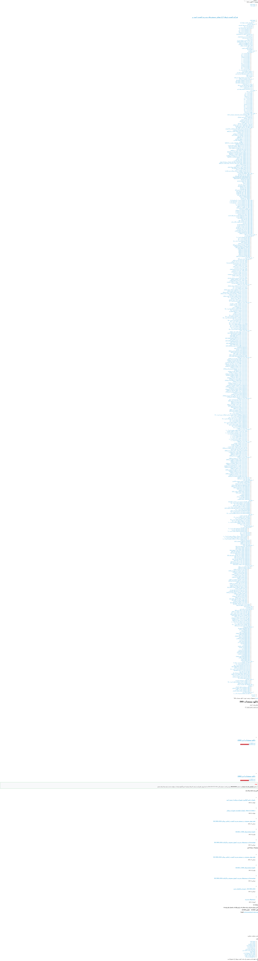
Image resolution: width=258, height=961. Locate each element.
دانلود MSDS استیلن (245, 630)
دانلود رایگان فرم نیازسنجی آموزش (245, 225)
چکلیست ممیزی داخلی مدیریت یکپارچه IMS (240, 614)
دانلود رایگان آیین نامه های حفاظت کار (244, 127)
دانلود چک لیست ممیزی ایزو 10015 (242, 625)
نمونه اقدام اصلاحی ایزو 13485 (240, 593)
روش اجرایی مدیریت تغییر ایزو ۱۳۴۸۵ (238, 367)
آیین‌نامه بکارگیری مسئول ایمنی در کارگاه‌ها (240, 150)
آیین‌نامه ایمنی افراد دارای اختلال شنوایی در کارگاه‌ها (238, 131)
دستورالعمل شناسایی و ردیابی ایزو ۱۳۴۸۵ (238, 388)
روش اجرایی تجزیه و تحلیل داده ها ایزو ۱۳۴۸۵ (237, 377)
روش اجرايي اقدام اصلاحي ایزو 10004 (238, 453)
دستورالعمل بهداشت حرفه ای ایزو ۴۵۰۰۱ (238, 329)
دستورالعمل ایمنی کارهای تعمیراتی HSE (241, 559)
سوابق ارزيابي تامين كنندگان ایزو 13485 (238, 586)
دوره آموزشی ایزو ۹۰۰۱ (244, 29)
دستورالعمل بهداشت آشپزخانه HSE (242, 558)
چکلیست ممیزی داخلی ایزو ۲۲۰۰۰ (242, 623)
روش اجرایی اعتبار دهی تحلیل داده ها (239, 449)
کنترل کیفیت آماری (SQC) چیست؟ (245, 40)
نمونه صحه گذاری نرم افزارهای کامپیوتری (238, 591)
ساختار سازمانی (249, 679)
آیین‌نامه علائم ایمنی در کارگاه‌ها (243, 165)
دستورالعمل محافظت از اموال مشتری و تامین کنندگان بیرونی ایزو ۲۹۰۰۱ (231, 414)
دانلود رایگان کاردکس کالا (247, 219)
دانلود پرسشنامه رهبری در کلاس (242, 689)
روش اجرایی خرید (243, 276)
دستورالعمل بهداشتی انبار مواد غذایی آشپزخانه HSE (238, 555)
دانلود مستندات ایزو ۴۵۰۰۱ (244, 239)
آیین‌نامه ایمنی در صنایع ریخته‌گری (242, 139)
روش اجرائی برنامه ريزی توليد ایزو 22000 (238, 458)
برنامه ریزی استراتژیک (248, 84)
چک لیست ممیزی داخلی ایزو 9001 (242, 610)
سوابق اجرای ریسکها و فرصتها (243, 605)
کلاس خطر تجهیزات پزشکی (246, 45)
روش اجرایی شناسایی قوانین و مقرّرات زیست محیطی (235, 296)
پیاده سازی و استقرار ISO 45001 (243, 82)
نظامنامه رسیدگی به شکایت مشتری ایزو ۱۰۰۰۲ (239, 506)
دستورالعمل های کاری (248, 480)
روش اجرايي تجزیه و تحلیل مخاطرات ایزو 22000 (236, 463)
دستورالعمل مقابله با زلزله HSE (243, 547)
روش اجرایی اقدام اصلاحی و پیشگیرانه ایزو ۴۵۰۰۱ (236, 308)
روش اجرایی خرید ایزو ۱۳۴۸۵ (240, 370)
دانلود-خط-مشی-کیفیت (245, 515)
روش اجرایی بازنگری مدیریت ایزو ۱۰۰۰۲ (238, 439)
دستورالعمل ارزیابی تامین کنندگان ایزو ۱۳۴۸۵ (237, 397)
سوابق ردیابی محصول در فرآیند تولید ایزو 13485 (236, 592)
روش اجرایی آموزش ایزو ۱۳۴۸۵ (240, 381)
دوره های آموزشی (251, 24)
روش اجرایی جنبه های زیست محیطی (239, 298)
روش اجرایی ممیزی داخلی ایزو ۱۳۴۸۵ (238, 376)
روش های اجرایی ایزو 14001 (243, 284)
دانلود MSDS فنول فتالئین (244, 634)
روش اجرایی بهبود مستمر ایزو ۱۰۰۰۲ (239, 440)
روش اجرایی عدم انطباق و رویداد (240, 307)
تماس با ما (253, 5)
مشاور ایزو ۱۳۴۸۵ (248, 96)
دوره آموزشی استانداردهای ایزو (246, 27)
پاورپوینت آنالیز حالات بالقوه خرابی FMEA (240, 674)
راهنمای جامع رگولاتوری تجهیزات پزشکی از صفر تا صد (241, 800)
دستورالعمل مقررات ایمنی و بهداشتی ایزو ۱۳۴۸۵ (236, 386)
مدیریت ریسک (249, 35)
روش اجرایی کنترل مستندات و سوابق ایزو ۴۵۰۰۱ (236, 316)
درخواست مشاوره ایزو (247, 71)
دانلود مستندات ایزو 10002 (244, 251)
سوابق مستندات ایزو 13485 (244, 568)
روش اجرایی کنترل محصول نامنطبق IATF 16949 (236, 340)
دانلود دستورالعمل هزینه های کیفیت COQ (238, 356)
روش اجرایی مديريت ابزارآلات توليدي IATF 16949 (236, 338)
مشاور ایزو (252, 90)
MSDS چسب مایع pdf (245, 187)
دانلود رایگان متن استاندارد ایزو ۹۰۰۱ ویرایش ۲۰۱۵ (241, 200)
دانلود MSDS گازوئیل (245, 658)
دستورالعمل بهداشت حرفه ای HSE (242, 556)
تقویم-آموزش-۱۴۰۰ (248, 26)
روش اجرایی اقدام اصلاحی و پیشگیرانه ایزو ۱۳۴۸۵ (236, 380)
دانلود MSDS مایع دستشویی (244, 653)
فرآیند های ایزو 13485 (245, 540)
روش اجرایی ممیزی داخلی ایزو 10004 (239, 454)
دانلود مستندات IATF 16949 (244, 248)
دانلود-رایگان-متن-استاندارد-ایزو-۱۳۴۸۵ (244, 210)
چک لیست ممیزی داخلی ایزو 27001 (242, 616)
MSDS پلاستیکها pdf (245, 179)
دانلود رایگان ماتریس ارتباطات (246, 233)
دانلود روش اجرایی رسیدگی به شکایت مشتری (237, 282)
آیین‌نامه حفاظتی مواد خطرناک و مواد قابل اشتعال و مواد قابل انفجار (235, 162)
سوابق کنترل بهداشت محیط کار (240, 601)
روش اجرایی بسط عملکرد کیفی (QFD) (238, 331)
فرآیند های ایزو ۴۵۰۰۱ (245, 533)
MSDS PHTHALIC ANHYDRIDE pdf (241, 177)
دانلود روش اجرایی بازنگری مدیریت (239, 283)
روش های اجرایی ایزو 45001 (243, 302)
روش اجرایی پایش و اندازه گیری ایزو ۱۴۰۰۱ (237, 297)
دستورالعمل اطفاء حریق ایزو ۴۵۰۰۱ (239, 328)
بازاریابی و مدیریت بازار (247, 38)
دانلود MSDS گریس (245, 655)
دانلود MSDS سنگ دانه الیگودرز (243, 638)
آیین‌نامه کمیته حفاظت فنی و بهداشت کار (241, 168)
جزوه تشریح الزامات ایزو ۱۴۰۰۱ (243, 664)
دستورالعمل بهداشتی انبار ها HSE (242, 554)
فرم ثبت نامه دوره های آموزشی (245, 25)
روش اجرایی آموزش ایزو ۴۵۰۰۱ (240, 319)
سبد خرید (253, 694)
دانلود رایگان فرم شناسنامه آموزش (245, 224)
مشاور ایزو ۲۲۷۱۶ (248, 112)
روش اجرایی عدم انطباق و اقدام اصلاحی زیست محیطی (235, 292)
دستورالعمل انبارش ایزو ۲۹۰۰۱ (240, 427)
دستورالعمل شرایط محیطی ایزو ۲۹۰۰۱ (238, 420)
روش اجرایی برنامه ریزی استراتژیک (239, 271)
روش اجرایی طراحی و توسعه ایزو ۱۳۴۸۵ (238, 372)
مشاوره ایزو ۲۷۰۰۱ (245, 67)
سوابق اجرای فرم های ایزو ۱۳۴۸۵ (239, 596)
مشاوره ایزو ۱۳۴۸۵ (245, 57)
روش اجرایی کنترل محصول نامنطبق (239, 279)
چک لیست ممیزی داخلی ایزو (246, 609)
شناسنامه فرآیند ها (248, 526)
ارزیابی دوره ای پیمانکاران (247, 122)
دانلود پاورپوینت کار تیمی (244, 671)
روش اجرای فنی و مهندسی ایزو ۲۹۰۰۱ (238, 413)
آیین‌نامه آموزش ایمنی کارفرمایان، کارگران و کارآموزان (237, 128)
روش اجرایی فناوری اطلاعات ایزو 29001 (238, 411)
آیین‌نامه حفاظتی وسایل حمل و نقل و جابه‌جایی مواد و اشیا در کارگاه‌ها (234, 163)
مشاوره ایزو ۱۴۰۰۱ (245, 54)
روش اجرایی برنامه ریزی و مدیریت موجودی (237, 274)
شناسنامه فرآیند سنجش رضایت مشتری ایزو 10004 (236, 450)
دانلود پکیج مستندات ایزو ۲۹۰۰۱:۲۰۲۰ (241, 241)
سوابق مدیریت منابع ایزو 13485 (240, 569)
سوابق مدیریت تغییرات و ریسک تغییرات (238, 584)
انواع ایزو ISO (250, 91)
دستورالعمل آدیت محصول (241, 349)
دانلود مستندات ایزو (251, 945)
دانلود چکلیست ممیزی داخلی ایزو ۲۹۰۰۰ (241, 624)
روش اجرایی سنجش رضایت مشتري (239, 444)
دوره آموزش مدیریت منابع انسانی (245, 36)
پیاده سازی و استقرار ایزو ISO (246, 78)
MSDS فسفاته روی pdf (244, 196)
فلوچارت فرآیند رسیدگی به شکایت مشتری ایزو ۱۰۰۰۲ (235, 536)
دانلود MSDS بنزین (246, 648)
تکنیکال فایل (252, 951)
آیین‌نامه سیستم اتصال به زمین (243, 164)
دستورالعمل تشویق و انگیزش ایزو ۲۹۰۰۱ (238, 425)
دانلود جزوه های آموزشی (247, 661)
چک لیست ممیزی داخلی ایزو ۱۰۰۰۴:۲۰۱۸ (240, 621)
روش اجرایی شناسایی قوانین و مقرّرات (238, 303)
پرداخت (253, 696)
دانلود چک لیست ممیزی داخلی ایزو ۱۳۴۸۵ (240, 618)
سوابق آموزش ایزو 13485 (241, 582)
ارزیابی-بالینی (250, 47)
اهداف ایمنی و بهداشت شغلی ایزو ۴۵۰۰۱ (238, 324)
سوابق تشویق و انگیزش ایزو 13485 (239, 577)
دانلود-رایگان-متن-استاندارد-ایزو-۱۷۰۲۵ (244, 211)
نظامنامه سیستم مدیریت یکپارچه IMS (241, 505)
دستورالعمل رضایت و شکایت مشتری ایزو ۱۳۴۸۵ (236, 391)
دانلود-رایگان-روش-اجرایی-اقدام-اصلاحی (244, 230)
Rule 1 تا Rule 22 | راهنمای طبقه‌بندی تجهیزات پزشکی (241, 810)
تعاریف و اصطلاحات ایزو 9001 (246, 43)
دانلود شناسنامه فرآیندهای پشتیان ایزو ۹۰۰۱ (237, 531)
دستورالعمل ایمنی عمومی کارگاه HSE (241, 564)
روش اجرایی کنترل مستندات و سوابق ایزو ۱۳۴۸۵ (236, 374)
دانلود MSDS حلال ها (245, 643)
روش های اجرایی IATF (245, 330)
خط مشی (250, 514)
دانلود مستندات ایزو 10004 (244, 252)
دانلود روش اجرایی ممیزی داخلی (240, 266)
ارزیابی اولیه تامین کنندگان (247, 119)
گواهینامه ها (250, 49)
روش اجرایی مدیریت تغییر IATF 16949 (238, 339)
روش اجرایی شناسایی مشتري (240, 443)
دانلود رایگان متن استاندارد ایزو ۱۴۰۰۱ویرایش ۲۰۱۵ (241, 201)
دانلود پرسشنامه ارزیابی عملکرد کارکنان (241, 688)
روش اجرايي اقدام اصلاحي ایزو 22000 (238, 460)
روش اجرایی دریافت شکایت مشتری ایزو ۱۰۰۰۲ (236, 430)
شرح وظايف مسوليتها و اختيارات (242, 680)
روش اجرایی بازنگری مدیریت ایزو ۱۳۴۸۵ (238, 379)
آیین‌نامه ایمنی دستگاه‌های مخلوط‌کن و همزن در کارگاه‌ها (237, 142)
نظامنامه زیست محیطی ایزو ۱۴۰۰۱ (242, 504)
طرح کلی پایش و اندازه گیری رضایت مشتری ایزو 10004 (235, 448)
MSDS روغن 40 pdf (245, 198)
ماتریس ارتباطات (249, 116)
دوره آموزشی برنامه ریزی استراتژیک (244, 34)
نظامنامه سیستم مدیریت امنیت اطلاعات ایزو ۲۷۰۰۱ (238, 513)
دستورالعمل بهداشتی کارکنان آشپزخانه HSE (240, 552)
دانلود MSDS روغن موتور (244, 641)
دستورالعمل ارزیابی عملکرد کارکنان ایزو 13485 (236, 390)
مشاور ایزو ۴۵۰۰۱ (248, 95)
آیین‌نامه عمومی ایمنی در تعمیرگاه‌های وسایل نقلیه (239, 167)
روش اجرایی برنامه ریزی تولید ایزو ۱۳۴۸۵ (238, 384)
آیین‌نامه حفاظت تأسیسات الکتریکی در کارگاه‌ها (239, 153)
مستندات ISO (250, 76)
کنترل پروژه (250, 39)
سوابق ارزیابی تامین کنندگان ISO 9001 (241, 604)
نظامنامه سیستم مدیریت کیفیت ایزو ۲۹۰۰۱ (240, 512)
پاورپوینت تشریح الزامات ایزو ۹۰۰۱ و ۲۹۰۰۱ (240, 669)
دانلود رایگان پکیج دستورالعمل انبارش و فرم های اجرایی (240, 215)
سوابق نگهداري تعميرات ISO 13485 (239, 600)
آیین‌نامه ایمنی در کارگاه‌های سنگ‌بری (242, 140)
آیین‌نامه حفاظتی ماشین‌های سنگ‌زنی (241, 160)
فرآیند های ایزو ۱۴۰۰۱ (245, 532)
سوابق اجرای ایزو (249, 565)
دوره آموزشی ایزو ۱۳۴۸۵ (244, 32)
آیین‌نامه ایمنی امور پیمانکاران (243, 132)
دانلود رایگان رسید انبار (248, 223)
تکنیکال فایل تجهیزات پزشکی (246, 86)
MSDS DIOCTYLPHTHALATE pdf (242, 178)
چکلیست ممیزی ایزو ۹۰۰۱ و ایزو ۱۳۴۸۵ (241, 619)
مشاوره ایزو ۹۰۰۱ (246, 53)
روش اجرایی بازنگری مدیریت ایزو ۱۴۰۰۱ (238, 301)
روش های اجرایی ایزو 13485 (243, 357)
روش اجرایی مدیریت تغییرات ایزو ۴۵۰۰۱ (238, 315)
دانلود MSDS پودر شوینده (244, 647)
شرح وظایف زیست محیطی (244, 683)
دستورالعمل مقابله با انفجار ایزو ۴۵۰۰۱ (238, 326)
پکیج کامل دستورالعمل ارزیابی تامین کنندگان (243, 124)
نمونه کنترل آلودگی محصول (241, 588)
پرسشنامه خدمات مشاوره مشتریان (245, 72)
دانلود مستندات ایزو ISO (250, 234)
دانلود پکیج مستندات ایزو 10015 (243, 256)
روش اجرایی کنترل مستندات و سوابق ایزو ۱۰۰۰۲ (236, 432)
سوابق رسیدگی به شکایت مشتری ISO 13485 (237, 587)
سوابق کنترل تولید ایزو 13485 (240, 575)
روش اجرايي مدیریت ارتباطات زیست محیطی (237, 290)
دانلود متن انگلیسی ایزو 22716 (246, 209)
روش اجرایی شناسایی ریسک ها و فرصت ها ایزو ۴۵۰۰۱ (235, 317)
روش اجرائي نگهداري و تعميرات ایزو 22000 (237, 476)
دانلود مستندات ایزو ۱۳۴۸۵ (244, 243)
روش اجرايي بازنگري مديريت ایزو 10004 (238, 455)
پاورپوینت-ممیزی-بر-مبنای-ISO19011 (242, 670)
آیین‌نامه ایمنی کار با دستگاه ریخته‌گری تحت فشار (239, 146)
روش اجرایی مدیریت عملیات (240, 306)
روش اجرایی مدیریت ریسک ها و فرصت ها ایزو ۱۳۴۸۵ (235, 368)
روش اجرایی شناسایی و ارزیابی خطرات (238, 305)
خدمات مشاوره (251, 50)
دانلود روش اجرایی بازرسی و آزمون (239, 261)
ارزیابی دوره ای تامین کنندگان (246, 121)
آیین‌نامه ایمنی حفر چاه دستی (243, 136)
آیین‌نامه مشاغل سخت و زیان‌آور (243, 169)
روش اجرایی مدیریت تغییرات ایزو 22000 (238, 474)
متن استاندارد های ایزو (248, 692)
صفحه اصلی (252, 4)
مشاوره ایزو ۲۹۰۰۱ (245, 63)
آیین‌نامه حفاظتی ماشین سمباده (243, 159)
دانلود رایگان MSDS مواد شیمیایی (245, 173)
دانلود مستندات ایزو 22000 (244, 250)
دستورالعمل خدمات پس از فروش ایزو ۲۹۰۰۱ (237, 423)
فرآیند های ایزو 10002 (245, 535)
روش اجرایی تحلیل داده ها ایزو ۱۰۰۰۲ (239, 435)
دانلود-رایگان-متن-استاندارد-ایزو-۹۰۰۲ (244, 205)
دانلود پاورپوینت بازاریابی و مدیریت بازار (241, 675)
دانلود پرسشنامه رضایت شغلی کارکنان (241, 690)
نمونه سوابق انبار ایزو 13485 (241, 597)
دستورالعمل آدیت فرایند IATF (240, 348)
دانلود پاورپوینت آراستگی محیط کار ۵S (241, 673)
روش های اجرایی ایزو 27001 (243, 477)
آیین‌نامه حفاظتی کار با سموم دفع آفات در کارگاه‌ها (238, 156)
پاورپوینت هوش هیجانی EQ (244, 678)
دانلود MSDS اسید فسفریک (244, 628)
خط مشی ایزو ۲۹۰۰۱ (245, 524)
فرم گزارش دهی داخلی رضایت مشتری (244, 126)
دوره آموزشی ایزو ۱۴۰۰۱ (244, 30)
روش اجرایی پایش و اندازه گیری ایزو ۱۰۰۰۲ (237, 434)
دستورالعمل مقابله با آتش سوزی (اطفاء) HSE (240, 550)
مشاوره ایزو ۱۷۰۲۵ (245, 66)
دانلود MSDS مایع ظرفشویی (243, 651)
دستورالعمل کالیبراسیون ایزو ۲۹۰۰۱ (239, 416)
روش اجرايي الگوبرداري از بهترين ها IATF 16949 (236, 345)
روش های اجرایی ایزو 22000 (243, 457)
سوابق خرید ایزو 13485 (242, 578)
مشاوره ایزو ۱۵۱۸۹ (245, 64)
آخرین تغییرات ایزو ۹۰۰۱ (244, 70)
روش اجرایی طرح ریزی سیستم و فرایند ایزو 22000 (236, 467)
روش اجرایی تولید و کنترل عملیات (239, 275)
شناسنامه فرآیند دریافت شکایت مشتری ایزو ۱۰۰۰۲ (235, 537)
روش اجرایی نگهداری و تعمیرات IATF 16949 (237, 333)
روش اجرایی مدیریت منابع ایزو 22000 (239, 462)
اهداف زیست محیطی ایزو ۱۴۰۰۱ (240, 288)
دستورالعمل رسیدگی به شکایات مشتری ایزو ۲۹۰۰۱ (235, 422)
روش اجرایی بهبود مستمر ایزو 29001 (239, 402)
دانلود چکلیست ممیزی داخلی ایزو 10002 (241, 620)
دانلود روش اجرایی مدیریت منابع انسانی (238, 269)
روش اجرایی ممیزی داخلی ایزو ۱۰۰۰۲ (238, 437)
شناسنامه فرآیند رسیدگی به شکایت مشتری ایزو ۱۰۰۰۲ (235, 538)
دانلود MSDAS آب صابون (244, 629)
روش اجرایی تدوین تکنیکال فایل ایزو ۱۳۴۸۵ (237, 371)
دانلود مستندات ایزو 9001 (244, 253)
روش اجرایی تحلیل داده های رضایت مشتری (237, 446)
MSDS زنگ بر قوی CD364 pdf (243, 192)
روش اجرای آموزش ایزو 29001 (240, 408)
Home (256, 698)
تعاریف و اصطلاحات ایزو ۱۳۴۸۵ (245, 44)
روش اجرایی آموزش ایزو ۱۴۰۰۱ (240, 287)
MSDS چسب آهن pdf (245, 188)
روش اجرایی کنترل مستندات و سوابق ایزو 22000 (236, 473)
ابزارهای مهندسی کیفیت (247, 48)
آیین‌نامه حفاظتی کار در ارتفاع (243, 158)
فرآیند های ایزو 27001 (245, 543)
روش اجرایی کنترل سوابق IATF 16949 (238, 344)
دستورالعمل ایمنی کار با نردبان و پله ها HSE (240, 561)
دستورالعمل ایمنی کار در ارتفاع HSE (242, 560)
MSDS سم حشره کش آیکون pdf (242, 176)
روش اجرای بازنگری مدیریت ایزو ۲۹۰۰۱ (238, 399)
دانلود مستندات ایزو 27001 (244, 255)
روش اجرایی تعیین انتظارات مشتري (239, 445)
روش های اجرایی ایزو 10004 (243, 441)
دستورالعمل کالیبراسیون (244, 497)
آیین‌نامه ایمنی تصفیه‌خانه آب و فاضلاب (241, 130)
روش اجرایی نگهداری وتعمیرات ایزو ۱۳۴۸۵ (237, 358)
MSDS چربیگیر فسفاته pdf (244, 186)
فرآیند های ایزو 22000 (245, 542)
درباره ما (253, 21)
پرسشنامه (250, 685)
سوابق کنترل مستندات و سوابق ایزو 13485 (237, 570)
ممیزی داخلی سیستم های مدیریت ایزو (244, 73)
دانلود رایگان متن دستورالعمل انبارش (244, 216)
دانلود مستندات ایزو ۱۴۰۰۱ (244, 238)
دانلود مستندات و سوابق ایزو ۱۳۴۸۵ (242, 246)
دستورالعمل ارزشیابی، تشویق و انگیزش (241, 481)
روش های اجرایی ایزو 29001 (243, 398)
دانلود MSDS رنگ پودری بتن (244, 642)
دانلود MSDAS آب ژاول (244, 632)
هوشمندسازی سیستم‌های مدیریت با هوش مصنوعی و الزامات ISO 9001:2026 (234, 842)
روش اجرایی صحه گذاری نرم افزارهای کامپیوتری (236, 362)
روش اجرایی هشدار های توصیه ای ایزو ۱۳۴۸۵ (237, 359)
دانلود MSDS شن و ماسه (244, 637)
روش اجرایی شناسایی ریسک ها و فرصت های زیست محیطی (233, 293)
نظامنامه (251, 500)
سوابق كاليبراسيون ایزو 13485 (240, 573)
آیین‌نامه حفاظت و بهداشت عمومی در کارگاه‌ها (239, 154)
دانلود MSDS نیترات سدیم (244, 650)
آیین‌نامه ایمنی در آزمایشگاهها (243, 137)
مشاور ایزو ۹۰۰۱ (249, 93)
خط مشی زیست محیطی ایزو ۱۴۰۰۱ (242, 517)
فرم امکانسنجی (249, 607)
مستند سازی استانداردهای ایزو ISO (242, 77)
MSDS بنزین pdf (246, 182)
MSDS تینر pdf (246, 183)
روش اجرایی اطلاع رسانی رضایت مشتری (238, 451)
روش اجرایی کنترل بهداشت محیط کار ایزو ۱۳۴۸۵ (236, 366)
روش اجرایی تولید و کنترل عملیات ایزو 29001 (237, 404)
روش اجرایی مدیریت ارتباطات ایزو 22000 (238, 471)
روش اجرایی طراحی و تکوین (240, 265)
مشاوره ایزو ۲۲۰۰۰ (245, 68)
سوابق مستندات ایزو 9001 (244, 566)
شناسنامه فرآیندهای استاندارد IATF (242, 541)
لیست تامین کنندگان (248, 118)
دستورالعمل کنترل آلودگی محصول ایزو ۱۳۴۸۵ (237, 385)
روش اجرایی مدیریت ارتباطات (240, 312)
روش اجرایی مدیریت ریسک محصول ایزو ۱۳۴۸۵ (236, 365)
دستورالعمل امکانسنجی (242, 347)
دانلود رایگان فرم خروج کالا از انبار (245, 218)
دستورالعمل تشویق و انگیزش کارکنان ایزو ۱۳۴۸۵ (236, 389)
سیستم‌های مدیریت (250, 899)
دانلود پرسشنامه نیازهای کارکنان (243, 687)
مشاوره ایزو (250, 52)
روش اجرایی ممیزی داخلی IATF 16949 (238, 335)
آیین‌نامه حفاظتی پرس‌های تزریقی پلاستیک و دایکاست (238, 155)
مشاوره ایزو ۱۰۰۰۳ (245, 61)
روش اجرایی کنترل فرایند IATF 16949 (238, 342)
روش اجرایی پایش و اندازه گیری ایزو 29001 (237, 400)
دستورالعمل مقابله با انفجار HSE (243, 549)
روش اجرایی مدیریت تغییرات (240, 267)
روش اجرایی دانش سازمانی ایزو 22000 (238, 472)
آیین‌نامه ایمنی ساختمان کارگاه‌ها (243, 144)
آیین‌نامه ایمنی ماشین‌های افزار (243, 149)
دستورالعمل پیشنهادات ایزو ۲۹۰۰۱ (239, 426)
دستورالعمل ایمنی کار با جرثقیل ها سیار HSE (240, 563)
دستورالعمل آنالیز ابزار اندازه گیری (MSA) (238, 351)
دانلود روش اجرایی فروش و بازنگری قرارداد (237, 278)
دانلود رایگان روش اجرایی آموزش (245, 214)
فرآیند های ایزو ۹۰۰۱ (245, 527)
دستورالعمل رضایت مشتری (244, 499)
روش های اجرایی (249, 257)
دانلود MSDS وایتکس (245, 660)
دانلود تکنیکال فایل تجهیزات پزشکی (245, 684)
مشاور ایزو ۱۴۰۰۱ (248, 94)
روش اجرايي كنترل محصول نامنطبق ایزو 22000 (236, 459)
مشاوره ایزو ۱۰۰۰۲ (245, 59)
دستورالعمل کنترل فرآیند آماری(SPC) (239, 352)
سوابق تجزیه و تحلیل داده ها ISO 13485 (238, 602)
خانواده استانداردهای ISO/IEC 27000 (245, 831)
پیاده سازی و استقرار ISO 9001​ (243, 80)
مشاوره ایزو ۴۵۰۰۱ (245, 55)
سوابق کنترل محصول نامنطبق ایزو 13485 (238, 579)
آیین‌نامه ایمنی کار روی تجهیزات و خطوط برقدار (239, 147)
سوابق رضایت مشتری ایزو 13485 (239, 572)
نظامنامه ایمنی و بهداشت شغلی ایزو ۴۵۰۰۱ (240, 503)
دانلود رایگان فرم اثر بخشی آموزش (245, 229)
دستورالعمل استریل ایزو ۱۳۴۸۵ (240, 393)
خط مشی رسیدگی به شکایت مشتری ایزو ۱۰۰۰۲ (239, 522)
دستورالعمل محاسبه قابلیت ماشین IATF (238, 354)
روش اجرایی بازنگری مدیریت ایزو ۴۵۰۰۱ (238, 322)
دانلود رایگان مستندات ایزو (249, 113)
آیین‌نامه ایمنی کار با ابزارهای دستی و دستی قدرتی (239, 145)
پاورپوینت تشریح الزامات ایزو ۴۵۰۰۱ (242, 665)
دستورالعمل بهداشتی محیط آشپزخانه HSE (240, 551)
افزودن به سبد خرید (244, 744)
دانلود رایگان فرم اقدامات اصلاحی (245, 232)
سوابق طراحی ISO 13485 (241, 595)
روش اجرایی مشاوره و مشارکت (240, 313)
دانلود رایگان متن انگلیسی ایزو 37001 (244, 207)
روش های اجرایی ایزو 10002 (243, 428)
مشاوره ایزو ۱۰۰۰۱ (245, 58)
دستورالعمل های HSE (248, 545)
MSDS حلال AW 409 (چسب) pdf (242, 190)
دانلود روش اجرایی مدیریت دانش (240, 260)
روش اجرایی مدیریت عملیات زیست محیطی (237, 285)
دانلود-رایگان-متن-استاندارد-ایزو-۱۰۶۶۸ (244, 213)
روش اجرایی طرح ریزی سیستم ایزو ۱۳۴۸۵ (237, 382)
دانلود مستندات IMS (245, 242)
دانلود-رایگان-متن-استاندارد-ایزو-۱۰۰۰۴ (244, 204)
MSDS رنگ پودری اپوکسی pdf (243, 191)
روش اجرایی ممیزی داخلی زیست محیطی (238, 299)
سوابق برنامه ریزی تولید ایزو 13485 (239, 574)
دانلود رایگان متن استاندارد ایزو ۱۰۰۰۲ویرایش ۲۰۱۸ (241, 202)
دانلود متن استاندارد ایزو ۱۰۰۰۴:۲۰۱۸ (241, 693)
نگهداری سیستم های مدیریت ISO (245, 85)
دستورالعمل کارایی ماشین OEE (240, 353)
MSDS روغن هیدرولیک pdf (244, 174)
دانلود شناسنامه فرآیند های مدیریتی (239, 529)
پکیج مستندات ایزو (248, 236)
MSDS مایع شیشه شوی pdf (243, 195)
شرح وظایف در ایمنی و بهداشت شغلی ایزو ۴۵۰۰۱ (239, 681)
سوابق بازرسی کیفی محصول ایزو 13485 (238, 583)
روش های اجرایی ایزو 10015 (243, 478)
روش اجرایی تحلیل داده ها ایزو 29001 (239, 407)
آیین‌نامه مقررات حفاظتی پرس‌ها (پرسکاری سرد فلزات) (237, 170)
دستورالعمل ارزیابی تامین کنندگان (245, 117)
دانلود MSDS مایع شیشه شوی (243, 652)
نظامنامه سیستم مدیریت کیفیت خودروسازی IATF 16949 (237, 508)
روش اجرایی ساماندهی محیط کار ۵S (239, 334)
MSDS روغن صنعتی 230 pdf (243, 181)
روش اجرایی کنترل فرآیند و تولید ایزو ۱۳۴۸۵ (237, 361)
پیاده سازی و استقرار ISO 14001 (243, 81)
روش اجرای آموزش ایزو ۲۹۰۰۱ (240, 412)
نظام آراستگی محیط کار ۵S (244, 482)
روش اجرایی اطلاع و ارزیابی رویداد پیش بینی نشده (236, 363)
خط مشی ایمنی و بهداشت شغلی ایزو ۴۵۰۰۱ (240, 519)
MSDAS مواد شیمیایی (248, 627)
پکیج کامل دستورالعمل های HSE (243, 247)
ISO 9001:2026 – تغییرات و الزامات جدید (244, 889)
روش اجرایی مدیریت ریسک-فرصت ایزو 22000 (237, 464)
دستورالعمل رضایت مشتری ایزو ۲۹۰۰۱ (238, 421)
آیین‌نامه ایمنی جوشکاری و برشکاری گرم (241, 135)
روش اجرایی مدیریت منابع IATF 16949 (238, 336)
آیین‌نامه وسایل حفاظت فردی (243, 172)
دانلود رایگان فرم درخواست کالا (246, 220)
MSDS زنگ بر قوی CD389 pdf (243, 193)
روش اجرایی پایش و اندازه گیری (240, 264)
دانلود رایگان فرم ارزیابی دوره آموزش (244, 228)
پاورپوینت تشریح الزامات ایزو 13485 (242, 667)
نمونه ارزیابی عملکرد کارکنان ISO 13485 (238, 598)
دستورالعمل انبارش (245, 494)
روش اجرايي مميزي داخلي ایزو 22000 (239, 468)
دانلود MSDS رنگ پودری (244, 639)
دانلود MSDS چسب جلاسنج (244, 646)
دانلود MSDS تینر (246, 644)
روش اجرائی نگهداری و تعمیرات (240, 273)
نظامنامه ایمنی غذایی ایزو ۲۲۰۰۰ (242, 509)
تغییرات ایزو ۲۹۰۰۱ (248, 110)
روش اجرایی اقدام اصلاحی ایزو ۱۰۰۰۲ (238, 436)
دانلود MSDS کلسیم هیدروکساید (243, 633)
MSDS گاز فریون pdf (245, 197)
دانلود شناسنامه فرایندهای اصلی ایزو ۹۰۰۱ (237, 528)
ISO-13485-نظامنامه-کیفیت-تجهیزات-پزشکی (240, 510)
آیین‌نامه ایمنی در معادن (245, 141)
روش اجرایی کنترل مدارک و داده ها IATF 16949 (236, 343)
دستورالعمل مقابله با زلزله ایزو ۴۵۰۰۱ (238, 325)
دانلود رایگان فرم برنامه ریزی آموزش (244, 227)
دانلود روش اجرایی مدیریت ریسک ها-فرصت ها (237, 262)
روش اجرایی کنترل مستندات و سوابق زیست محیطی (235, 289)
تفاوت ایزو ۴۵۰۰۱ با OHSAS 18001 (245, 41)
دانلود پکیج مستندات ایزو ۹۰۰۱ (243, 237)
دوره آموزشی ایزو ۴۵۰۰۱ (244, 31)
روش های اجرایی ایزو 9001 (244, 259)
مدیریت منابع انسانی (248, 87)
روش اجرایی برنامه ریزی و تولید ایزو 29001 (237, 405)
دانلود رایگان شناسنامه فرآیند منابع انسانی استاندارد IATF (240, 114)
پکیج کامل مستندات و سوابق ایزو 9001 (241, 244)
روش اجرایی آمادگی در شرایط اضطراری (238, 311)
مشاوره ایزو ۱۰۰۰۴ (245, 62)
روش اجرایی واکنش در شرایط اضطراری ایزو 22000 (235, 466)
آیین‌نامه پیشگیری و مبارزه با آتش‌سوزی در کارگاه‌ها (238, 151)
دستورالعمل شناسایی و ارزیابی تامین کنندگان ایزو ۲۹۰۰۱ (234, 418)
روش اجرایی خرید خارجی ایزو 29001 (239, 403)
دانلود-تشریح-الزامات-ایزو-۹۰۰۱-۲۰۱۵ (241, 662)
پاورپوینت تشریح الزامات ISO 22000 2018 (241, 666)
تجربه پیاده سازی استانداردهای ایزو (245, 89)
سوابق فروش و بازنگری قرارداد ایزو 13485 (237, 581)
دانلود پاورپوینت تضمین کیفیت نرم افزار (241, 676)
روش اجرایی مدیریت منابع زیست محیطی (238, 294)
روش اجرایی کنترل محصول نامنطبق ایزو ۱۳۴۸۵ (236, 375)
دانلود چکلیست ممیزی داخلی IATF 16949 (240, 615)
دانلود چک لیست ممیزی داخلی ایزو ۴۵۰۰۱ (240, 612)
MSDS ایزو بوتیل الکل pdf (244, 184)
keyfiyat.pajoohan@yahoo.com (251, 912)
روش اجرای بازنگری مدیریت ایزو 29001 (238, 409)
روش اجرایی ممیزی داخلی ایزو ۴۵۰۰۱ (238, 321)
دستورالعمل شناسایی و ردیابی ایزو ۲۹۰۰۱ (238, 417)
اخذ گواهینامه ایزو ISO (250, 956)
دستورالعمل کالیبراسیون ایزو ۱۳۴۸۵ (239, 394)
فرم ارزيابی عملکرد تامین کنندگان (245, 123)
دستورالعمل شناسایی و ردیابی (243, 496)
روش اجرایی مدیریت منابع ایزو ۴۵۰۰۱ (238, 310)
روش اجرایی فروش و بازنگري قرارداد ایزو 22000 (236, 469)
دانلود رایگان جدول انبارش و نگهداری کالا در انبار (242, 221)
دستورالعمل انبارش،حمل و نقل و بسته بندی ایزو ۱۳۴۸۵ (235, 395)
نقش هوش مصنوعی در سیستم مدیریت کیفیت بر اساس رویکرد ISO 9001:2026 (234, 821)
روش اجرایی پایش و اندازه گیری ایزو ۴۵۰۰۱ (237, 320)
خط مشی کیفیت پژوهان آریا (246, 22)
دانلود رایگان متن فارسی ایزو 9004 (245, 206)
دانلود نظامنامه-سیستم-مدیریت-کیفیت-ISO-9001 (239, 501)
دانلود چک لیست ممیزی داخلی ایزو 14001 (241, 611)
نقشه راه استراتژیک (248, 606)
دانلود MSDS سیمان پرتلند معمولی (242, 635)
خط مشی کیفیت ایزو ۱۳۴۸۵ (243, 523)
